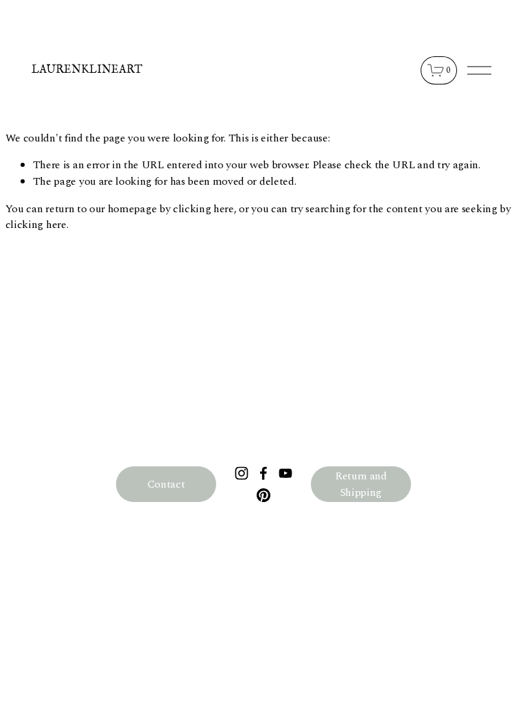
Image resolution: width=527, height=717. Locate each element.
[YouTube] (285, 473)
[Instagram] (241, 473)
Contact (166, 484)
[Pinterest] (263, 495)
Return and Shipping (361, 484)
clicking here (203, 209)
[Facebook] (263, 473)
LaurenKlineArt (87, 70)
